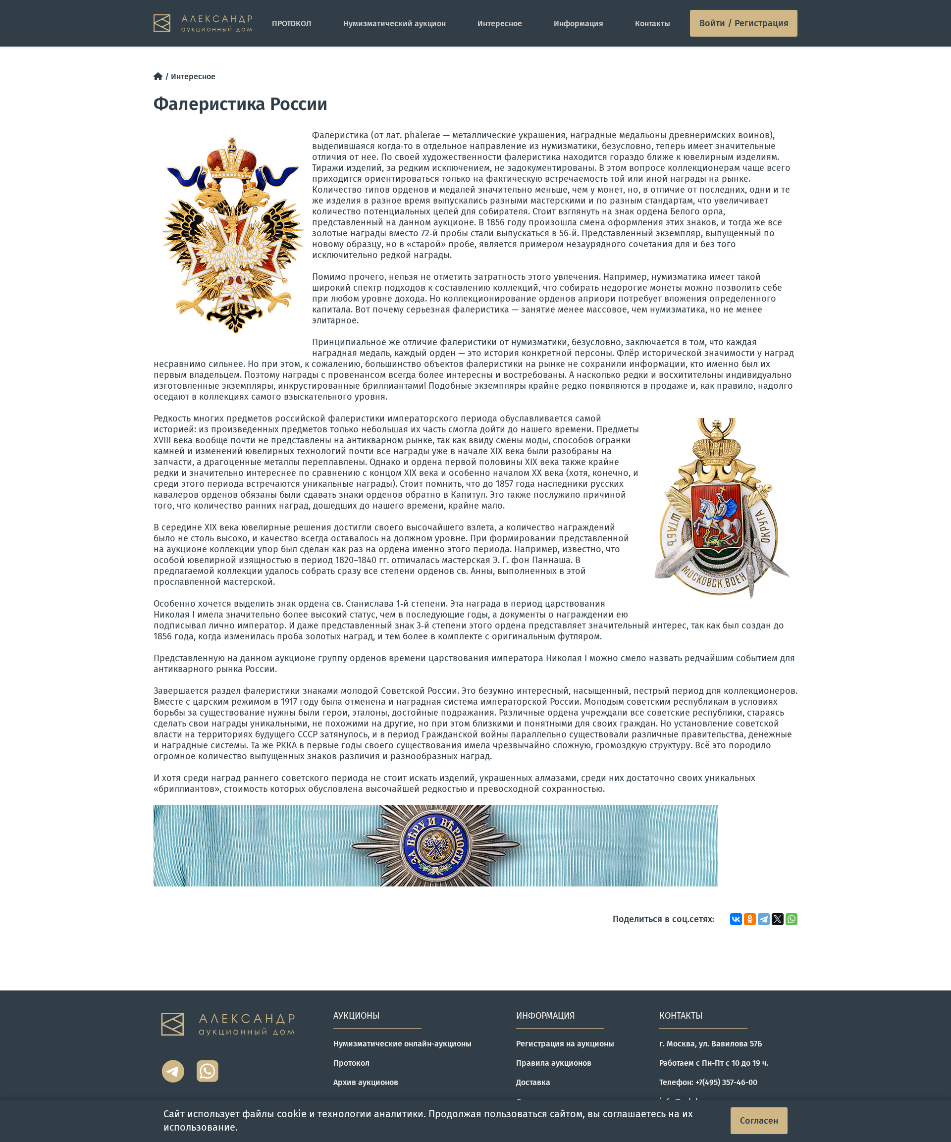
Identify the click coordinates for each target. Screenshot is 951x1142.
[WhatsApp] (791, 919)
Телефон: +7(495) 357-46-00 (708, 1082)
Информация (578, 23)
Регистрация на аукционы (565, 1043)
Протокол (351, 1063)
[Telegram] (764, 919)
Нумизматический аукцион (394, 23)
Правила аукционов (553, 1063)
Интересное (499, 23)
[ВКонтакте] (736, 919)
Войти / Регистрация (744, 23)
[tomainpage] (203, 23)
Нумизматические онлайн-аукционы (402, 1043)
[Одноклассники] (750, 919)
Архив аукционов (365, 1082)
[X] (778, 919)
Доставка (533, 1082)
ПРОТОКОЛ (292, 23)
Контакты (652, 23)
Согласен (759, 1120)
